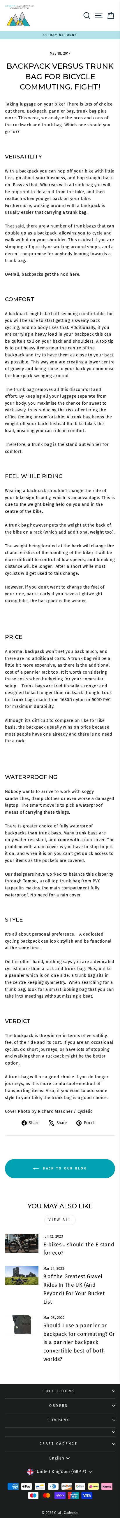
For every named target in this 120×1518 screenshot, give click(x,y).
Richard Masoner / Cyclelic (65, 1111)
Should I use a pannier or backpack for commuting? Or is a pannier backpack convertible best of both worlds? (79, 1342)
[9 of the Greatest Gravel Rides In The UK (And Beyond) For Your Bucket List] (21, 1275)
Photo (24, 1111)
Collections (59, 1391)
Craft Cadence (59, 1444)
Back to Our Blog (64, 1168)
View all (60, 1220)
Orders (58, 1406)
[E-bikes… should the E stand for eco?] (21, 1243)
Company (58, 1420)
